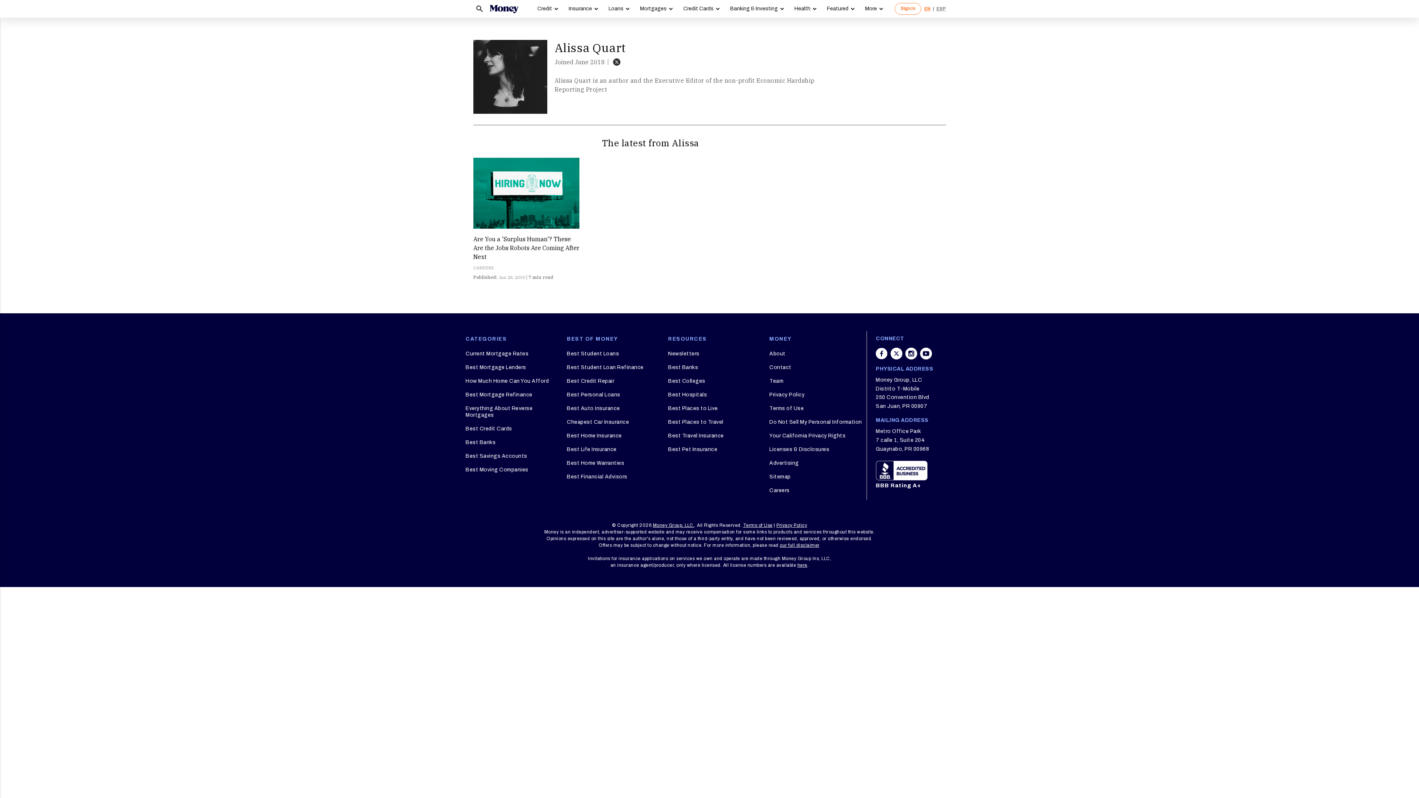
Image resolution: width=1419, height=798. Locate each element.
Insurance (580, 8)
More (871, 8)
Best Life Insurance (592, 449)
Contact (780, 367)
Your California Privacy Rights (807, 436)
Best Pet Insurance (692, 449)
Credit (544, 8)
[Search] (479, 9)
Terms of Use (786, 408)
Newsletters (684, 354)
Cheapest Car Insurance (598, 422)
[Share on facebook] (882, 353)
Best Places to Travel (696, 422)
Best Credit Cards (489, 429)
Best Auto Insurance (593, 408)
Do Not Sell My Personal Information (815, 422)
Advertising (784, 463)
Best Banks (481, 442)
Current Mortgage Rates (497, 354)
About (777, 354)
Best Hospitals (687, 395)
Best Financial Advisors (597, 477)
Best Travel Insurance (696, 436)
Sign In (908, 8)
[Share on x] (896, 353)
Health (802, 8)
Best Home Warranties (595, 463)
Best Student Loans (593, 354)
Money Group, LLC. (674, 525)
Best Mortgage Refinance (499, 395)
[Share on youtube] (926, 353)
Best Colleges (686, 381)
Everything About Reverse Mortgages (499, 412)
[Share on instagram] (911, 353)
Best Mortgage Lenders (496, 367)
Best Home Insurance (594, 436)
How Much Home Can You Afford (507, 381)
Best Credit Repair (590, 381)
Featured (837, 8)
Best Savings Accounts (496, 456)
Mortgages (653, 8)
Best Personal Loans (593, 395)
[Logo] (504, 9)
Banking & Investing (754, 8)
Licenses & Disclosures (799, 449)
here (802, 565)
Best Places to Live (693, 408)
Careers (779, 490)
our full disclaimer (799, 545)
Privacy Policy (786, 395)
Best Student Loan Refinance (605, 367)
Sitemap (780, 477)
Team (776, 381)
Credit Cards (698, 8)
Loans (616, 8)
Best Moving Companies (497, 470)
